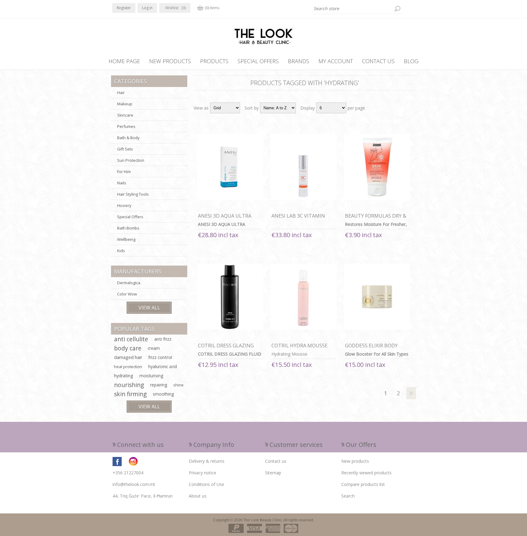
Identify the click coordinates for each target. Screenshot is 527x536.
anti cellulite (131, 339)
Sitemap (273, 473)
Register (124, 7)
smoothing (163, 394)
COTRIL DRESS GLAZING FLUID (226, 349)
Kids (121, 250)
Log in (147, 7)
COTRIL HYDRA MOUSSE (299, 345)
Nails (121, 183)
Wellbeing (126, 239)
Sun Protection (130, 160)
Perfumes (126, 126)
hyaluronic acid (162, 366)
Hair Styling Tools (133, 194)
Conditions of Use (206, 484)
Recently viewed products (366, 473)
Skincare (125, 115)
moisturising (151, 375)
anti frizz (162, 339)
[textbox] (357, 8)
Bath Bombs (128, 228)
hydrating (123, 375)
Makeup (124, 104)
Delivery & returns (206, 461)
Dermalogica (128, 282)
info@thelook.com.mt (134, 484)
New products (355, 461)
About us (197, 496)
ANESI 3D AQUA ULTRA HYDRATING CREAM (224, 219)
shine (178, 385)
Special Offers (130, 216)
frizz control (160, 357)
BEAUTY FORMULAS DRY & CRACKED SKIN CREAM (375, 219)
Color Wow (127, 294)
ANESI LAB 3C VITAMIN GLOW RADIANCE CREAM (300, 219)
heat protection (128, 366)
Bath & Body (128, 137)
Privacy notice (202, 473)
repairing (158, 385)
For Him (124, 171)
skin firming (130, 394)
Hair (121, 92)
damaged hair (128, 357)
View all (149, 307)
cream (154, 348)
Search (348, 496)
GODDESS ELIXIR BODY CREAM (371, 349)
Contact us (275, 461)
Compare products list (363, 484)
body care (128, 348)
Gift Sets (125, 149)
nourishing (129, 385)
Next (411, 393)
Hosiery (124, 205)
